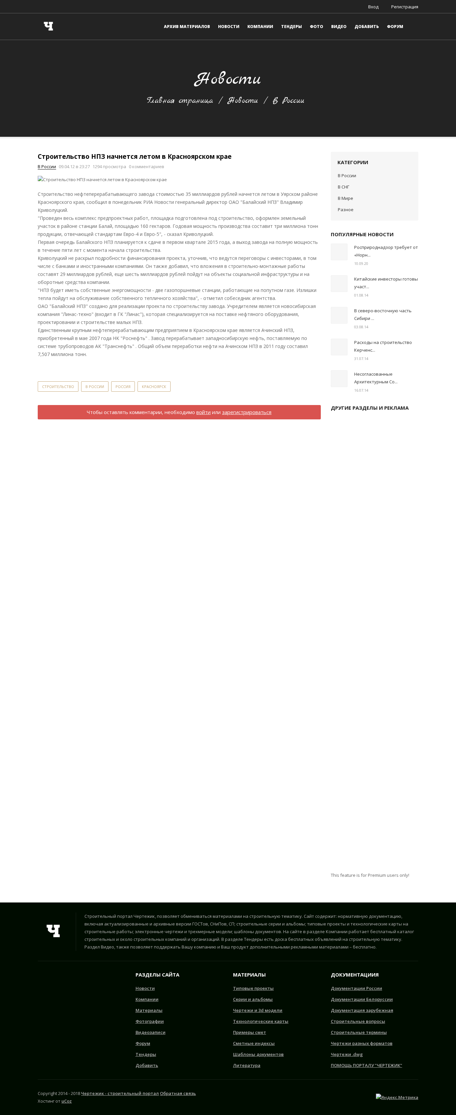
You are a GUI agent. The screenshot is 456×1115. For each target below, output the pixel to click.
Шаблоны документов (258, 1054)
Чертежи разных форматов (362, 1043)
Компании (147, 999)
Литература (246, 1065)
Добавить (147, 1065)
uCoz (66, 1101)
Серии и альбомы (253, 999)
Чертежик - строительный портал (120, 1093)
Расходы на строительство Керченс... (383, 346)
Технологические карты (260, 1021)
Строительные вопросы (358, 1021)
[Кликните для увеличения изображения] (102, 179)
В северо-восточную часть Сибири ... (383, 314)
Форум (143, 1043)
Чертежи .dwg (347, 1054)
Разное (346, 210)
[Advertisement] (375, 644)
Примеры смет (249, 1032)
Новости (243, 100)
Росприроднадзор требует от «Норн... (386, 251)
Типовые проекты (253, 988)
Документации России (356, 988)
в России (94, 386)
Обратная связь (178, 1093)
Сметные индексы (254, 1043)
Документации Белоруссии (362, 999)
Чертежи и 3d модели (257, 1010)
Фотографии (150, 1021)
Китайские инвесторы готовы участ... (386, 283)
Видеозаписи (151, 1032)
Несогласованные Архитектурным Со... (376, 378)
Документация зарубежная (362, 1010)
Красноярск (154, 386)
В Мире (345, 198)
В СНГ (343, 187)
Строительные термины (359, 1032)
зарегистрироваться (246, 412)
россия (123, 386)
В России (288, 100)
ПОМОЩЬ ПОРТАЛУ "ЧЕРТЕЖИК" (366, 1065)
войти (203, 412)
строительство (58, 386)
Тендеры (146, 1054)
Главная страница (180, 100)
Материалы (149, 1010)
